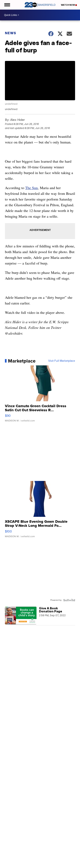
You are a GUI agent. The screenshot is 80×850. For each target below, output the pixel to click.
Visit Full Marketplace (61, 360)
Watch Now (68, 5)
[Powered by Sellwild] (69, 600)
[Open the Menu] (7, 5)
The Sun (31, 187)
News (10, 33)
